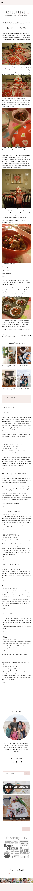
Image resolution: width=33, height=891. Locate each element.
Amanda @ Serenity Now (14, 474)
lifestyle (15, 23)
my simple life (23, 23)
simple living (10, 25)
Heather (6, 413)
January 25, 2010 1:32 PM (9, 567)
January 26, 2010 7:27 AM (9, 666)
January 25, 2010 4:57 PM (9, 616)
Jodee (4, 637)
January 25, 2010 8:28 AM (9, 537)
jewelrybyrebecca (11, 512)
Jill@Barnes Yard (10, 535)
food (22, 22)
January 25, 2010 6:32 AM (9, 448)
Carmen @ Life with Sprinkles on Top (12, 445)
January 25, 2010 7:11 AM (9, 476)
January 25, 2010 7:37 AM (9, 514)
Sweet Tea (7, 614)
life (9, 23)
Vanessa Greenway (11, 565)
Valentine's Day (21, 25)
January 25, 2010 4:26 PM (9, 588)
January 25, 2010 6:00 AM (9, 415)
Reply (3, 439)
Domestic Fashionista (17, 873)
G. (3, 586)
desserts (17, 22)
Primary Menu (1, 2)
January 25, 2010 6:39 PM (9, 639)
